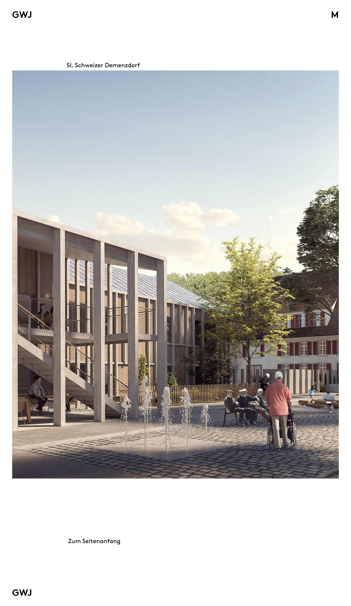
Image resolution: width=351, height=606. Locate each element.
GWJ (22, 14)
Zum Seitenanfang (94, 540)
